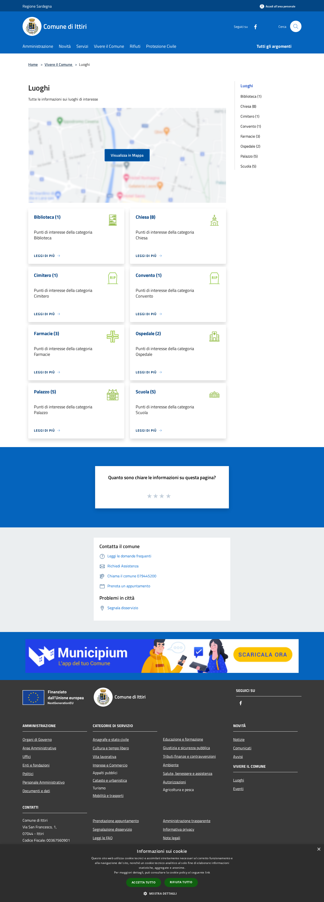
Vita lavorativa (104, 756)
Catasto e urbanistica (110, 780)
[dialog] (162, 873)
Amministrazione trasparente (186, 821)
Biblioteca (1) (251, 96)
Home (33, 64)
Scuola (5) (248, 166)
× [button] (318, 849)
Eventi (238, 788)
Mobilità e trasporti (108, 795)
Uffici (27, 756)
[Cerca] (295, 26)
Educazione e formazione (183, 739)
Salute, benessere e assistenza (187, 773)
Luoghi (238, 780)
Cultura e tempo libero (111, 748)
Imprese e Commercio (110, 765)
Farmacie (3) (250, 136)
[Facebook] (253, 26)
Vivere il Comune (59, 64)
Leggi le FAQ (103, 838)
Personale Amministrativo (44, 782)
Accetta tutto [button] (144, 882)
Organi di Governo (37, 739)
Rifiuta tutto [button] (181, 882)
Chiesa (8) (248, 106)
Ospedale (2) (250, 146)
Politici (28, 774)
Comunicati (242, 748)
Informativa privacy (178, 829)
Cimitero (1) (250, 116)
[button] (162, 893)
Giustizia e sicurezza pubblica (186, 748)
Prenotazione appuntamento (116, 821)
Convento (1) (251, 126)
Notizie (239, 739)
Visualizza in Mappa (127, 155)
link (207, 872)
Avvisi (238, 756)
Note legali (171, 838)
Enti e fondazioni (36, 765)
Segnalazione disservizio (112, 829)
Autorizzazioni (174, 782)
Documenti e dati (36, 791)
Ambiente (171, 765)
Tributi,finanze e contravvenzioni (189, 756)
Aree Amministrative (39, 748)
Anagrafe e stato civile (111, 739)
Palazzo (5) (249, 156)
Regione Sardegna (37, 6)
